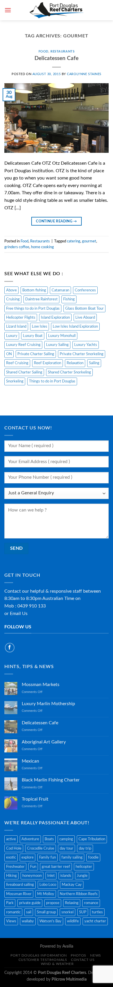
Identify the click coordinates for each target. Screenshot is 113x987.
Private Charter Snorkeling (81, 354)
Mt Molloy (45, 894)
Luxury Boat (33, 336)
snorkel (67, 912)
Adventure (30, 839)
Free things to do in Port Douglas (33, 308)
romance (91, 903)
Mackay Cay (72, 884)
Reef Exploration (47, 363)
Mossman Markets (40, 684)
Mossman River (19, 894)
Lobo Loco (47, 884)
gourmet (89, 241)
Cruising (13, 299)
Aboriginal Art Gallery (44, 742)
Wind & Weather (57, 964)
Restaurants (62, 51)
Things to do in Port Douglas (52, 381)
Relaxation (75, 363)
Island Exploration (55, 317)
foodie (93, 857)
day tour (66, 848)
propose (52, 903)
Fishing (69, 299)
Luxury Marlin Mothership (48, 703)
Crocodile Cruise (40, 848)
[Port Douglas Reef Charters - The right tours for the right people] (57, 10)
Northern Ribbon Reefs (79, 894)
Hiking (11, 875)
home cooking (42, 247)
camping (66, 839)
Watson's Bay (50, 921)
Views (11, 921)
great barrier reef (56, 866)
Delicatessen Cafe (56, 58)
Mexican (30, 761)
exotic (11, 857)
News (95, 955)
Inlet (51, 875)
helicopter (84, 866)
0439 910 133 (31, 606)
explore (27, 857)
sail (28, 912)
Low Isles (39, 326)
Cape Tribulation (92, 839)
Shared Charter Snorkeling (69, 372)
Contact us (82, 959)
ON (9, 354)
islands (65, 875)
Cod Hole (13, 848)
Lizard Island (16, 326)
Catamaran (60, 290)
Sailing (94, 363)
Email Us (19, 613)
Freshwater (15, 866)
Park (10, 903)
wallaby (28, 921)
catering (73, 241)
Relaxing (72, 903)
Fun (33, 866)
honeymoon (32, 875)
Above (11, 290)
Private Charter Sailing (35, 354)
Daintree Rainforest (41, 299)
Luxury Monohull (62, 336)
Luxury (11, 336)
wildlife (73, 921)
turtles (97, 912)
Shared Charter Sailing (24, 372)
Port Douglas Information (38, 955)
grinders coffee (16, 247)
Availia (67, 946)
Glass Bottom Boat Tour (84, 308)
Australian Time (58, 598)
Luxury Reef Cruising (23, 344)
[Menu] (7, 10)
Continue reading (56, 221)
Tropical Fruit (35, 799)
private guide (30, 903)
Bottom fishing (34, 290)
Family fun (47, 857)
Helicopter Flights (20, 317)
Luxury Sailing (57, 344)
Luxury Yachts (85, 344)
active (11, 839)
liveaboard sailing (20, 884)
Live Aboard (85, 317)
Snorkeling (14, 381)
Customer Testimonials (43, 959)
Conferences (85, 290)
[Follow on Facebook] (9, 647)
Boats (49, 839)
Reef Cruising (17, 363)
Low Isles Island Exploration (75, 326)
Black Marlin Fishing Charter (51, 780)
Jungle (82, 875)
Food (43, 51)
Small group (46, 912)
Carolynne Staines (84, 74)
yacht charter (95, 921)
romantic (13, 912)
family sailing (72, 857)
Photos (78, 955)
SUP (82, 912)
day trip (85, 848)
